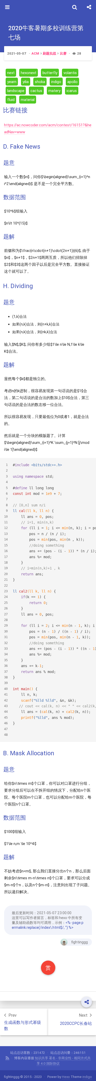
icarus (72, 90)
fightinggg (79, 942)
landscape (15, 90)
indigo (56, 81)
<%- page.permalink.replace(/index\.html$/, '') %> (47, 925)
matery (54, 90)
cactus (36, 90)
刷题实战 (49, 53)
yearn (11, 81)
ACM (35, 53)
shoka (40, 81)
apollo (72, 81)
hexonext (28, 72)
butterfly (49, 72)
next (11, 72)
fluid (11, 99)
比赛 (63, 53)
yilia (26, 81)
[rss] (7, 1058)
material (28, 99)
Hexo (66, 1077)
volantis (70, 72)
